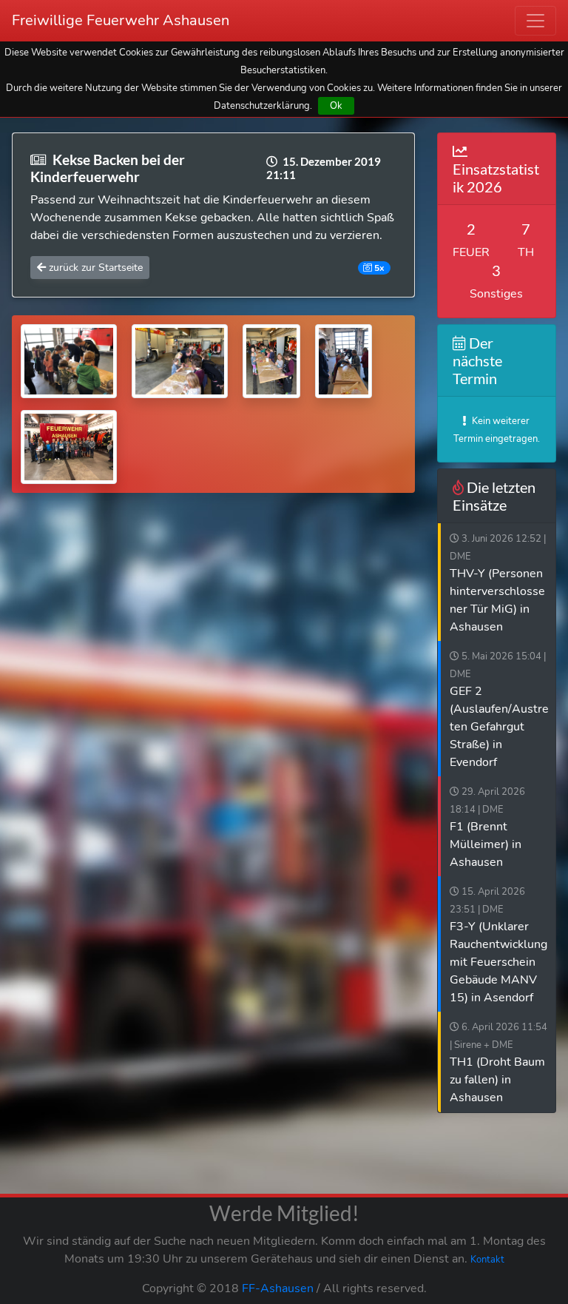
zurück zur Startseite (94, 268)
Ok (336, 105)
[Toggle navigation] (535, 21)
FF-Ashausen (278, 1288)
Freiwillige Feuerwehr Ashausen (120, 20)
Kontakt (487, 1259)
